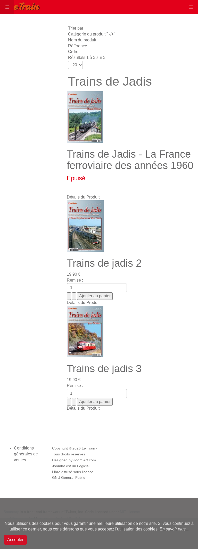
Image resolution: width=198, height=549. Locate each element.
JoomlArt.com (84, 460)
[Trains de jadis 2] (85, 225)
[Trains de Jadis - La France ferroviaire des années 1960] (85, 116)
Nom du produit (82, 40)
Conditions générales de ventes (26, 454)
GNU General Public (68, 478)
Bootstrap (11, 512)
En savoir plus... (174, 529)
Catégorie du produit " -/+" (91, 34)
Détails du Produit (83, 197)
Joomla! (58, 466)
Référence (77, 46)
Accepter (15, 539)
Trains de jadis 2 (104, 263)
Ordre (73, 51)
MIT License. (130, 512)
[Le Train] (20, 5)
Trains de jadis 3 (104, 368)
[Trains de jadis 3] (85, 331)
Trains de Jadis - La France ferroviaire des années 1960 (130, 159)
